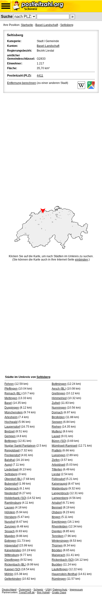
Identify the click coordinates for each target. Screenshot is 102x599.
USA (48, 589)
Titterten (57, 469)
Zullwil (56, 403)
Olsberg (57, 512)
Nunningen (59, 407)
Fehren (9, 384)
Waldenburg (60, 488)
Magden (10, 536)
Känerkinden (13, 550)
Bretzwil (10, 431)
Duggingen (12, 407)
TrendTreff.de (27, 592)
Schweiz (38, 589)
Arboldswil (58, 464)
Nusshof (10, 521)
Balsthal (10, 460)
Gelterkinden (13, 578)
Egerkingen (59, 521)
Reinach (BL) (13, 393)
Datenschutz (60, 589)
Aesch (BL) (59, 388)
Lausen (9, 507)
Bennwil (57, 507)
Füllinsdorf (58, 479)
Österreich (25, 589)
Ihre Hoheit (43, 592)
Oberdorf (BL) (13, 479)
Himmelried (59, 398)
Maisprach (58, 555)
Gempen (10, 436)
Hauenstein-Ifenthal (64, 574)
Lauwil (56, 436)
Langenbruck (60, 493)
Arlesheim (11, 417)
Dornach (57, 412)
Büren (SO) (59, 441)
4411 (40, 75)
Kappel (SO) (12, 569)
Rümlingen (59, 578)
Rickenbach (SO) (63, 559)
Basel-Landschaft (46, 25)
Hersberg (11, 517)
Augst (8, 464)
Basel (8, 403)
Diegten (57, 531)
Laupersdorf (12, 426)
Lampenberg (60, 498)
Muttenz (57, 431)
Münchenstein (14, 412)
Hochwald (11, 422)
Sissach (10, 531)
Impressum (76, 589)
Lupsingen (58, 455)
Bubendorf (11, 483)
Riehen (56, 426)
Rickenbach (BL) (15, 564)
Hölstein (10, 512)
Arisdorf (57, 502)
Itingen (56, 517)
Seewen (57, 422)
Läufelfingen (60, 569)
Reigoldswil (12, 450)
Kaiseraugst (59, 483)
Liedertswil (12, 469)
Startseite (27, 25)
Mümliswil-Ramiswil (64, 445)
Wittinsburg (12, 555)
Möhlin (9, 574)
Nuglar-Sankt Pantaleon (20, 445)
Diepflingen (12, 559)
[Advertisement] (51, 147)
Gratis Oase (59, 592)
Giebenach (12, 488)
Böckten (57, 550)
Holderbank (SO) (15, 498)
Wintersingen (60, 540)
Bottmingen (59, 384)
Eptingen (10, 540)
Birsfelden (58, 417)
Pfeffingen (11, 388)
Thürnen (57, 545)
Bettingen (11, 441)
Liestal (56, 474)
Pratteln (57, 450)
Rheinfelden (60, 526)
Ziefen (56, 460)
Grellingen (58, 393)
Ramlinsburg (13, 502)
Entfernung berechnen (21, 83)
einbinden (81, 259)
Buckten (57, 564)
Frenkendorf (12, 455)
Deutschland (9, 589)
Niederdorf (11, 493)
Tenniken (58, 536)
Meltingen (11, 398)
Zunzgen (10, 526)
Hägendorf (11, 545)
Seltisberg (66, 25)
